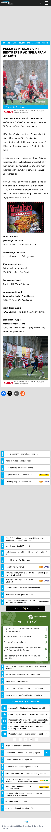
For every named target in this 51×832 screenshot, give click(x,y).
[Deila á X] (9, 393)
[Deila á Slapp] (22, 393)
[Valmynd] (46, 2)
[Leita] (40, 2)
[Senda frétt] (16, 393)
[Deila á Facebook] (3, 393)
